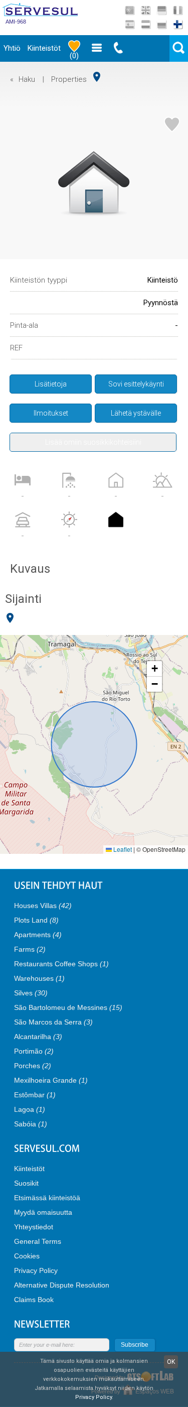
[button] (154, 669)
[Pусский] (161, 24)
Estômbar (35, 1095)
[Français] (177, 10)
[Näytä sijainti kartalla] (97, 77)
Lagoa (29, 1109)
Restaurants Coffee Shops (61, 964)
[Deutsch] (161, 10)
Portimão (34, 1051)
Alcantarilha (38, 1037)
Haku (27, 79)
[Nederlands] (145, 24)
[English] (145, 10)
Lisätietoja (51, 384)
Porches (32, 1066)
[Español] (129, 24)
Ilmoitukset (51, 413)
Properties (69, 79)
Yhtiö (12, 48)
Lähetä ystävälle (136, 413)
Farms (30, 949)
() (74, 55)
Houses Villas (43, 906)
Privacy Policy (36, 1270)
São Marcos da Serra (53, 1022)
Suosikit (26, 1183)
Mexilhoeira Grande (51, 1080)
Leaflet (122, 849)
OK (171, 1361)
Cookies (27, 1256)
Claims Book (34, 1300)
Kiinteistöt (44, 48)
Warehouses (39, 978)
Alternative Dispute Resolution (61, 1285)
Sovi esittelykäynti (136, 384)
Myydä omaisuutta (43, 1212)
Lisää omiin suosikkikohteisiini (93, 442)
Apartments (38, 935)
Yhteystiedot (33, 1227)
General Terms (37, 1241)
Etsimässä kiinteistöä (47, 1198)
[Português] (129, 10)
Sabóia (30, 1124)
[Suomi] (177, 24)
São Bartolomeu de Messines (68, 1007)
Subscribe (134, 1344)
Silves (31, 993)
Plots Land (36, 920)
